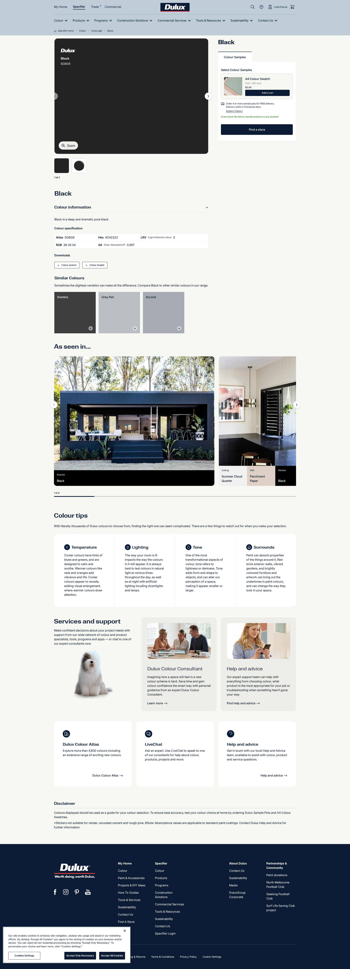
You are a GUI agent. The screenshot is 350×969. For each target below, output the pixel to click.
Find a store (257, 129)
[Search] (252, 7)
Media (233, 885)
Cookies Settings (24, 955)
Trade (95, 7)
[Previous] (54, 404)
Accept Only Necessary (80, 955)
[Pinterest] (77, 892)
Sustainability (164, 919)
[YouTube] (88, 892)
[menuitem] (61, 21)
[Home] (56, 30)
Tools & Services (129, 900)
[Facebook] (55, 892)
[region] (67, 945)
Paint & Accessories (131, 878)
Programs (161, 885)
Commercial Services (169, 904)
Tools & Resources (167, 911)
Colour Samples (235, 57)
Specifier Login (165, 933)
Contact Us (125, 914)
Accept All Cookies (112, 955)
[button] (68, 145)
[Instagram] (66, 892)
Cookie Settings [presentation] (212, 956)
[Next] (208, 96)
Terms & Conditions (162, 956)
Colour (122, 870)
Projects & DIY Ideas (131, 885)
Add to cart (267, 92)
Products (161, 878)
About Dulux (238, 863)
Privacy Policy (188, 956)
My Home (60, 7)
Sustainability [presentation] (127, 907)
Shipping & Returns (133, 956)
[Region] (261, 7)
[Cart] (292, 7)
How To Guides (128, 892)
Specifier (79, 6)
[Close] (125, 931)
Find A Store (126, 922)
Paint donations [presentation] (276, 875)
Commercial (113, 7)
